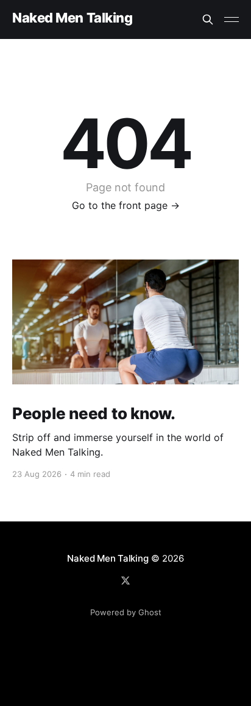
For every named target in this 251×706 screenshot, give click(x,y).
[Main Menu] (231, 19)
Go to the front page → (126, 205)
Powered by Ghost (125, 612)
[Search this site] (207, 19)
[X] (125, 580)
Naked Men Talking (72, 18)
